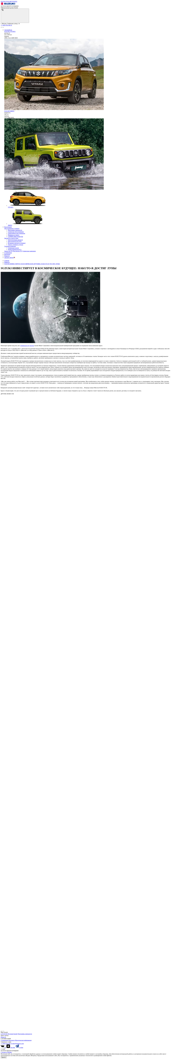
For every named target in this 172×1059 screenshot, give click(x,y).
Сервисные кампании (29, 251)
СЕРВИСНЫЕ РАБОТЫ (15, 236)
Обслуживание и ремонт (11, 228)
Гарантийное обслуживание (16, 233)
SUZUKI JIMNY (9, 111)
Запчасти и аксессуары (11, 238)
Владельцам (8, 227)
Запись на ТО (8, 251)
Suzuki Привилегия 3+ (15, 249)
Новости (7, 256)
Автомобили (8, 30)
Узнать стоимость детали (15, 244)
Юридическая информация (23, 1040)
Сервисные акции (13, 248)
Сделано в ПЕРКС (6, 1052)
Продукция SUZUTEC (15, 241)
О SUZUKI (4, 1034)
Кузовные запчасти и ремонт (17, 243)
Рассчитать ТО (17, 251)
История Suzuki (12, 1034)
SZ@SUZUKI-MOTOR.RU (9, 1)
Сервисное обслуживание (16, 232)
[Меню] (3, 27)
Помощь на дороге (13, 235)
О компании (8, 252)
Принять (3, 1057)
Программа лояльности (15, 230)
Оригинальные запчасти (15, 240)
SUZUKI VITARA (9, 31)
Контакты (7, 254)
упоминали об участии (27, 345)
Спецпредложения (10, 246)
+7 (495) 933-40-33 (6, 25)
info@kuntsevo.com (18, 1043)
